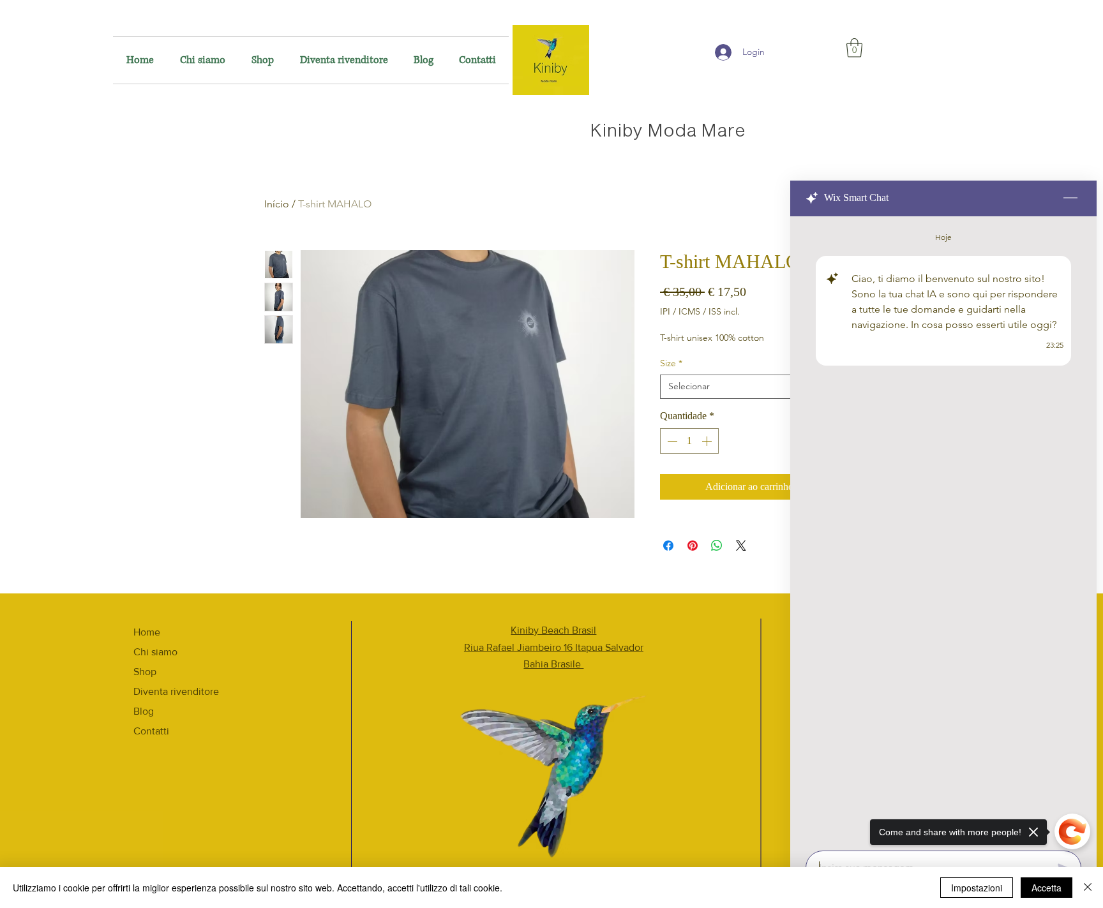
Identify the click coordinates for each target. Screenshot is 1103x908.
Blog (143, 711)
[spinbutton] (689, 441)
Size (671, 363)
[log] (943, 529)
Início (276, 204)
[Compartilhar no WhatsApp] (716, 545)
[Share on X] (741, 545)
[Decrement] (671, 441)
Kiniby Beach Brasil (553, 630)
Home (146, 632)
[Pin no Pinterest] (692, 545)
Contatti (151, 731)
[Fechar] (1087, 887)
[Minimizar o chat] (1070, 198)
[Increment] (708, 441)
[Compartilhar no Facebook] (668, 545)
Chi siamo (155, 651)
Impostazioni (976, 887)
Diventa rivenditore (176, 691)
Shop (144, 671)
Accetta (1047, 887)
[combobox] (749, 387)
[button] (854, 47)
